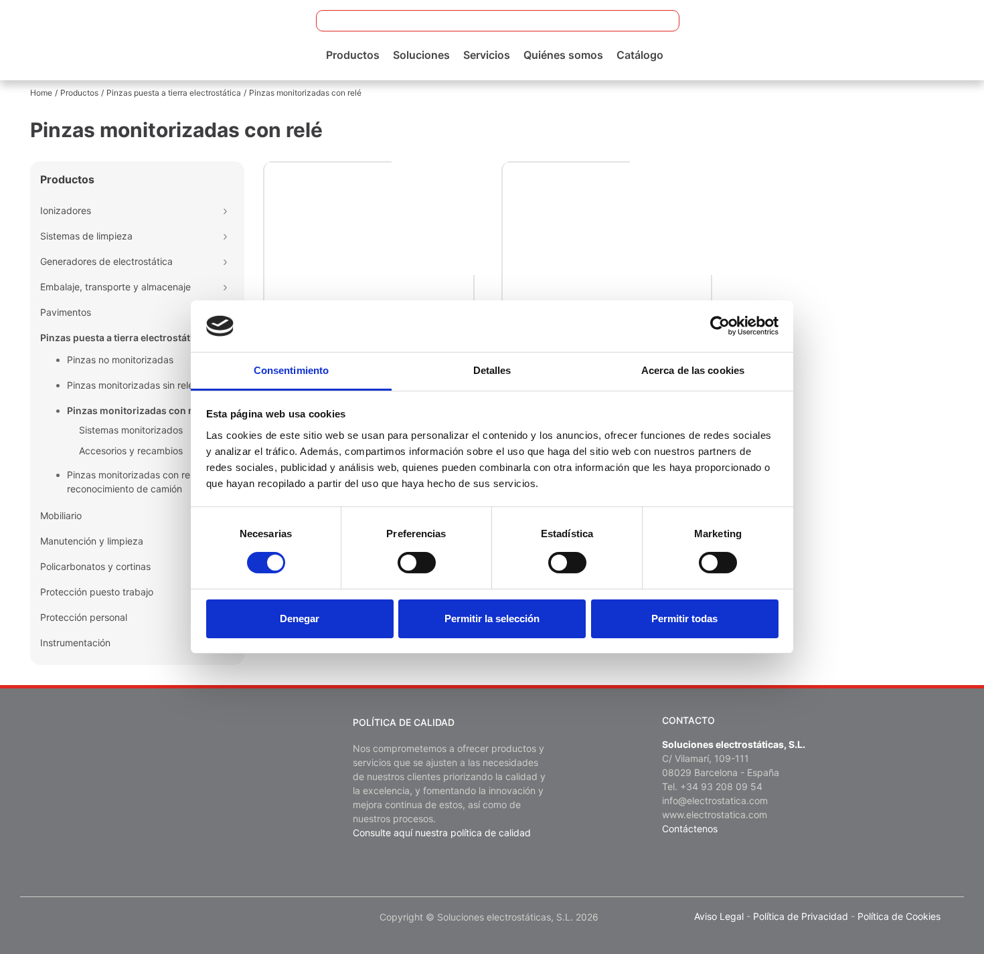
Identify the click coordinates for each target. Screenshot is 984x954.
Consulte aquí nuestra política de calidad (442, 832)
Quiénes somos (563, 55)
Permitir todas (684, 618)
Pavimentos (65, 312)
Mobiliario (61, 515)
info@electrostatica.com (715, 800)
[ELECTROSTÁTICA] (115, 38)
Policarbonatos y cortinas (95, 566)
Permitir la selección (492, 618)
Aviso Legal (719, 916)
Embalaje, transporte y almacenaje (115, 286)
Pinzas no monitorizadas (120, 359)
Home (41, 93)
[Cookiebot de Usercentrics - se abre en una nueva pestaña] (719, 326)
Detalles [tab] (492, 370)
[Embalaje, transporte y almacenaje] (225, 286)
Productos (353, 55)
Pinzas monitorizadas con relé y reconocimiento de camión (136, 481)
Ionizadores (65, 210)
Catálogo (640, 55)
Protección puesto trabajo (96, 591)
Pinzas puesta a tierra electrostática (173, 93)
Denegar (299, 618)
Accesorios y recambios (131, 450)
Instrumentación (75, 642)
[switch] (417, 562)
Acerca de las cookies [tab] (692, 370)
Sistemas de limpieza (86, 236)
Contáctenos (690, 828)
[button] (660, 20)
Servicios (486, 55)
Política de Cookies (898, 916)
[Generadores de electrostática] (225, 261)
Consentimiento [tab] (291, 370)
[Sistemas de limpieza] (225, 235)
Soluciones (421, 55)
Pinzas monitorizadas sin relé (130, 385)
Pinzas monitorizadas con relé (136, 410)
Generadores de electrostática (106, 261)
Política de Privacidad (800, 916)
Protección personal (83, 617)
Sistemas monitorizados (131, 430)
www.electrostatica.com (714, 814)
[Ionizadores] (225, 210)
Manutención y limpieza (91, 541)
